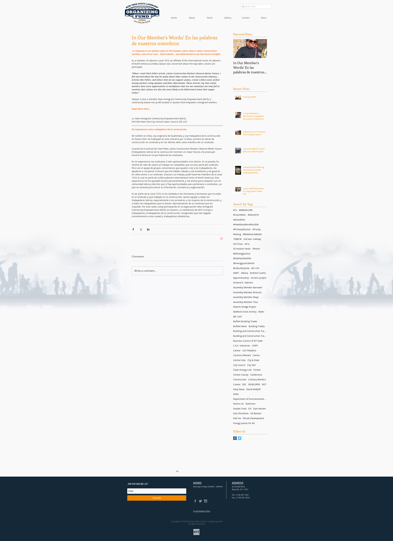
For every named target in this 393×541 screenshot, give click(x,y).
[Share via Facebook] (133, 229)
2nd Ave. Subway (252, 239)
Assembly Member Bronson (247, 292)
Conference (256, 374)
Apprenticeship (241, 277)
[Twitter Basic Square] (239, 438)
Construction (239, 379)
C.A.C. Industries (241, 345)
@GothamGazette (242, 258)
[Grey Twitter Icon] (200, 501)
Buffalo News (240, 326)
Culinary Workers (257, 379)
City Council (239, 365)
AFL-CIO (255, 268)
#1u (235, 210)
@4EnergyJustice (241, 253)
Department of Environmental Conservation (250, 398)
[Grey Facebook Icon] (195, 501)
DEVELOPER (254, 384)
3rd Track (238, 243)
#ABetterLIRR (246, 210)
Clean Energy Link (242, 369)
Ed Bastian (256, 413)
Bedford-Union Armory (245, 311)
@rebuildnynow (241, 268)
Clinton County (240, 374)
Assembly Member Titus (245, 302)
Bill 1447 (237, 316)
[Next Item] (262, 48)
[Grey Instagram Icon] (206, 501)
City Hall (251, 365)
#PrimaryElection (242, 229)
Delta (236, 394)
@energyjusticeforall (243, 263)
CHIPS (255, 345)
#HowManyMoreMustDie (246, 224)
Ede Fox (237, 418)
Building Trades (257, 326)
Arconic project (258, 277)
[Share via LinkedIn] (148, 229)
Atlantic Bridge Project (244, 306)
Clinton (257, 369)
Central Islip (239, 360)
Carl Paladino (249, 350)
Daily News (239, 389)
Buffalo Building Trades (245, 321)
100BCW (237, 239)
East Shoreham (241, 413)
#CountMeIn (239, 214)
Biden (261, 311)
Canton (237, 350)
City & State (253, 360)
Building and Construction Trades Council (250, 331)
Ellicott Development (253, 418)
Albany (244, 272)
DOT (264, 384)
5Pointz (256, 248)
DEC (244, 384)
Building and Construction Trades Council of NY (250, 335)
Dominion (250, 403)
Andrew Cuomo (258, 272)
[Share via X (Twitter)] (140, 229)
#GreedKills (239, 219)
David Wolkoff (253, 389)
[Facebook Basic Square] (235, 438)
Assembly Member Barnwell (247, 287)
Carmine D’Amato (242, 355)
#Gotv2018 (253, 214)
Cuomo (236, 384)
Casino (256, 355)
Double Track (240, 408)
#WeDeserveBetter (252, 234)
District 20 (238, 403)
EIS (249, 408)
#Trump (257, 229)
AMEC (236, 272)
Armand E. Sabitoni (243, 282)
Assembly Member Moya (246, 297)
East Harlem (259, 408)
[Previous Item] (238, 48)
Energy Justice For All (244, 423)
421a (247, 243)
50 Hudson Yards (242, 248)
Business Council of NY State (248, 340)
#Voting (237, 234)
